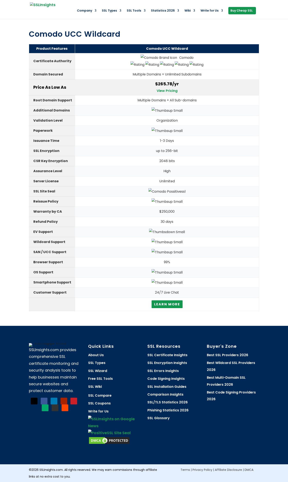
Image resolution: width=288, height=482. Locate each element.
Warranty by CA (47, 211)
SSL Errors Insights (163, 370)
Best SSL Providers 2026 (227, 355)
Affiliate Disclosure (228, 470)
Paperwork (43, 130)
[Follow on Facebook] (44, 401)
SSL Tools (134, 11)
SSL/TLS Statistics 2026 (167, 402)
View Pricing (167, 90)
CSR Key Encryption (50, 160)
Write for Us (210, 11)
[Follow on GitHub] (55, 407)
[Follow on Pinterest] (73, 401)
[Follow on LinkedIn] (54, 401)
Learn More (167, 304)
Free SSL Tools (100, 378)
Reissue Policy (45, 201)
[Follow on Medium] (45, 407)
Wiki (187, 11)
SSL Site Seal (44, 191)
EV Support (43, 231)
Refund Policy (45, 221)
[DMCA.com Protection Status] (109, 443)
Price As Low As (49, 87)
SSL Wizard (97, 370)
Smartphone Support (52, 282)
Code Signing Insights (166, 378)
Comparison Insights (165, 394)
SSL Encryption (46, 150)
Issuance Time (46, 140)
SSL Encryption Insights (167, 362)
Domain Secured (48, 74)
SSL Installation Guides (166, 386)
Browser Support (48, 262)
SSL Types (109, 11)
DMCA (249, 470)
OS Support (43, 272)
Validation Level (48, 120)
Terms (185, 470)
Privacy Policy (202, 470)
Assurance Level (47, 171)
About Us (96, 355)
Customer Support (50, 292)
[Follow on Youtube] (64, 401)
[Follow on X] (34, 401)
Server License (46, 181)
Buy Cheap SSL (241, 11)
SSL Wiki (95, 386)
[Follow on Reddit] (65, 407)
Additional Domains (51, 110)
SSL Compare (100, 395)
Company (84, 11)
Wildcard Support (49, 241)
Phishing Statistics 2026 (167, 410)
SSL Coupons (99, 403)
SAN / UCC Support (49, 252)
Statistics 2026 (163, 11)
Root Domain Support (52, 100)
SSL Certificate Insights (167, 355)
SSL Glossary (158, 418)
